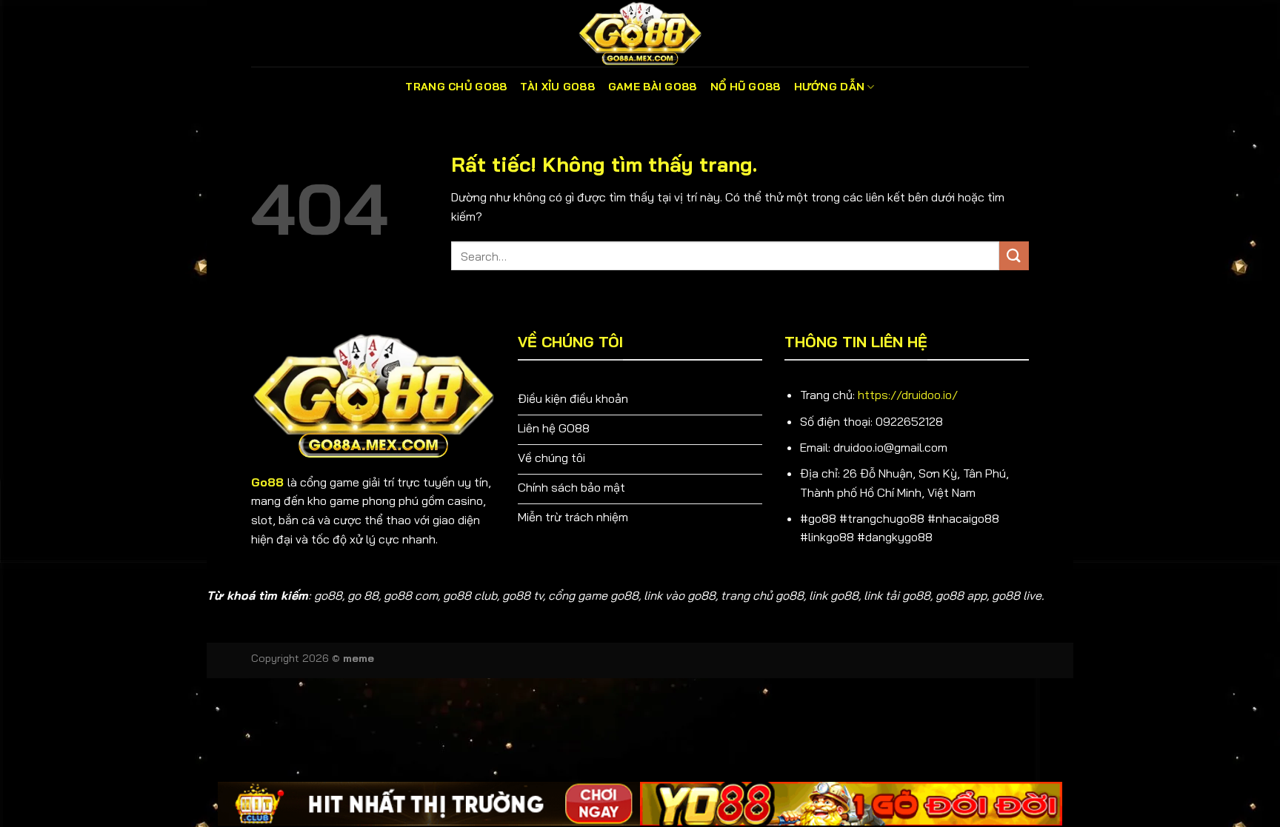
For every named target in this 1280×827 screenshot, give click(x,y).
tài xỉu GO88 (557, 86)
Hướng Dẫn (829, 86)
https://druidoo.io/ (908, 394)
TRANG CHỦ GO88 (456, 86)
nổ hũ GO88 (745, 86)
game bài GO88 (652, 86)
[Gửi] (1014, 255)
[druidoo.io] (640, 33)
